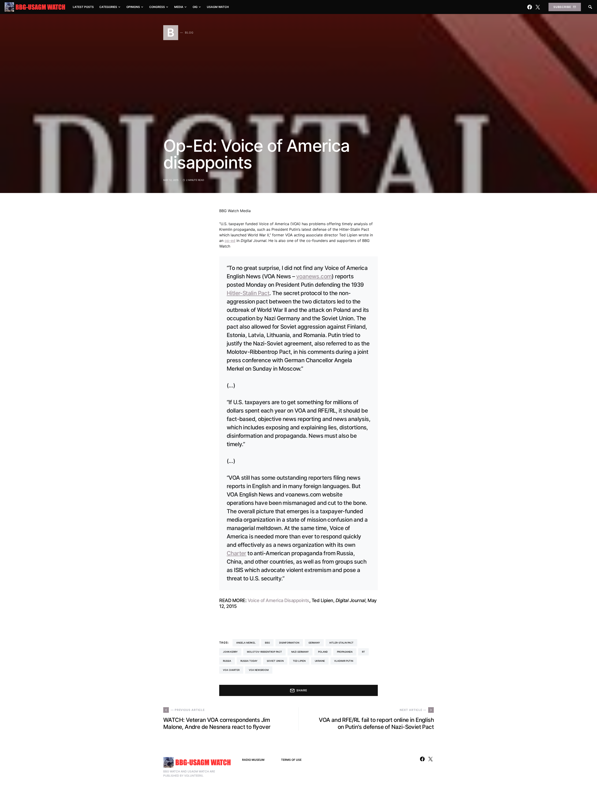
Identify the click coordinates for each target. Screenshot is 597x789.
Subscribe (562, 7)
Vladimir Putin (343, 660)
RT (363, 651)
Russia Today (248, 660)
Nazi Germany (300, 651)
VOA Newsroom (259, 669)
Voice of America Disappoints (278, 600)
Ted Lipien (299, 660)
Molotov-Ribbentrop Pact (264, 651)
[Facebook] (529, 7)
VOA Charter (231, 669)
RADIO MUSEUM (253, 759)
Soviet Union (275, 660)
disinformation (289, 642)
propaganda (345, 651)
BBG (267, 642)
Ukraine (320, 660)
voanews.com (314, 276)
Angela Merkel (246, 642)
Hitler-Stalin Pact (248, 293)
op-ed (230, 240)
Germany (314, 642)
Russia (227, 660)
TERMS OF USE (291, 759)
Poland (323, 651)
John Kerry (230, 651)
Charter (236, 553)
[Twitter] (537, 7)
